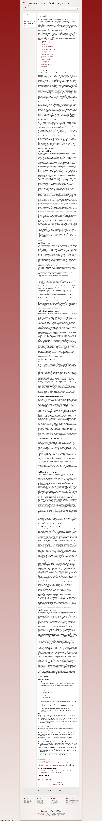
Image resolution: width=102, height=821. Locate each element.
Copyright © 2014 (57, 782)
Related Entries (44, 66)
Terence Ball (54, 784)
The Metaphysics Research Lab (62, 813)
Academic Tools (26, 19)
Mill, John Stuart (67, 778)
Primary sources (46, 59)
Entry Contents (26, 14)
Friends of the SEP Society (65, 762)
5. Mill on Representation (46, 47)
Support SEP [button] (41, 8)
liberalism (61, 778)
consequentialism (50, 778)
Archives (25, 803)
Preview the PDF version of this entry (48, 762)
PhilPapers (60, 765)
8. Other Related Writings (46, 52)
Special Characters (40, 805)
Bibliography (26, 16)
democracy (56, 778)
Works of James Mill (45, 770)
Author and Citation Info (28, 23)
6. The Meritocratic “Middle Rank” (48, 49)
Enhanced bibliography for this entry (48, 765)
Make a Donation (54, 802)
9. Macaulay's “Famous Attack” (47, 54)
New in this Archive (27, 801)
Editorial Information (41, 800)
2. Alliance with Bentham (46, 42)
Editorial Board (40, 802)
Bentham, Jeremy (42, 778)
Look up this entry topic (45, 764)
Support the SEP (54, 800)
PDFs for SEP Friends (55, 801)
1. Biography (43, 41)
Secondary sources (47, 61)
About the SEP (40, 801)
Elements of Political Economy (47, 772)
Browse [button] (28, 8)
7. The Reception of (47, 51)
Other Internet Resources (46, 64)
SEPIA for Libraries (54, 803)
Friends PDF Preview (27, 21)
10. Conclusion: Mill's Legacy (47, 56)
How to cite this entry (45, 761)
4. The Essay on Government (47, 46)
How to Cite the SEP (41, 803)
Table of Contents (27, 800)
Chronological (26, 802)
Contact (39, 806)
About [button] (34, 8)
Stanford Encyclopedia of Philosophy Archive (47, 4)
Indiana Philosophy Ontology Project (62, 764)
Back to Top (26, 25)
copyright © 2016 (52, 813)
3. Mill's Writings (44, 44)
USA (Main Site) (70, 803)
